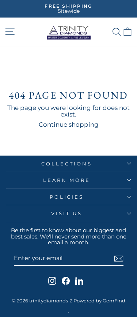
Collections (66, 164)
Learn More (67, 180)
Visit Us (66, 213)
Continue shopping (69, 124)
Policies (67, 197)
